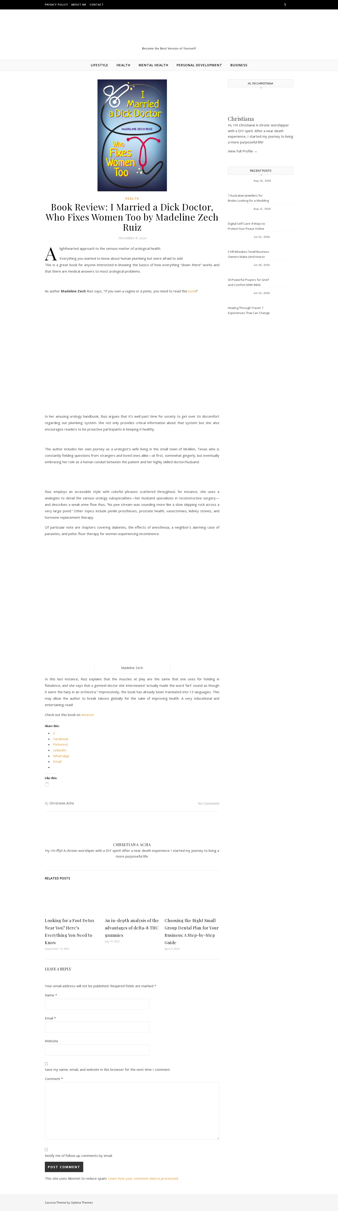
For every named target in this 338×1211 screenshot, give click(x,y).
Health (123, 65)
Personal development (199, 65)
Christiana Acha (61, 803)
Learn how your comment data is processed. (143, 1178)
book (192, 291)
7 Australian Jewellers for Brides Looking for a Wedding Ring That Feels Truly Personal (249, 198)
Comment (54, 1078)
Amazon (87, 714)
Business (238, 65)
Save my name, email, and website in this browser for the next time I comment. (107, 1069)
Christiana (241, 118)
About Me (78, 4)
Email (50, 1018)
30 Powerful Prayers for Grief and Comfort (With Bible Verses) (248, 283)
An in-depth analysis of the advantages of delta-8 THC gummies (132, 928)
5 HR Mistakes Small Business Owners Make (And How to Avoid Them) (248, 255)
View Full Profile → (242, 151)
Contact (97, 4)
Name (51, 995)
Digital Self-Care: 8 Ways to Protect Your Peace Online (246, 226)
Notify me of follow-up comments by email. (79, 1155)
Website (51, 1041)
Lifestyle (99, 65)
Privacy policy (56, 4)
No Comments (208, 803)
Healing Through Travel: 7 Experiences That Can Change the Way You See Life (249, 311)
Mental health (153, 65)
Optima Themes (82, 1202)
